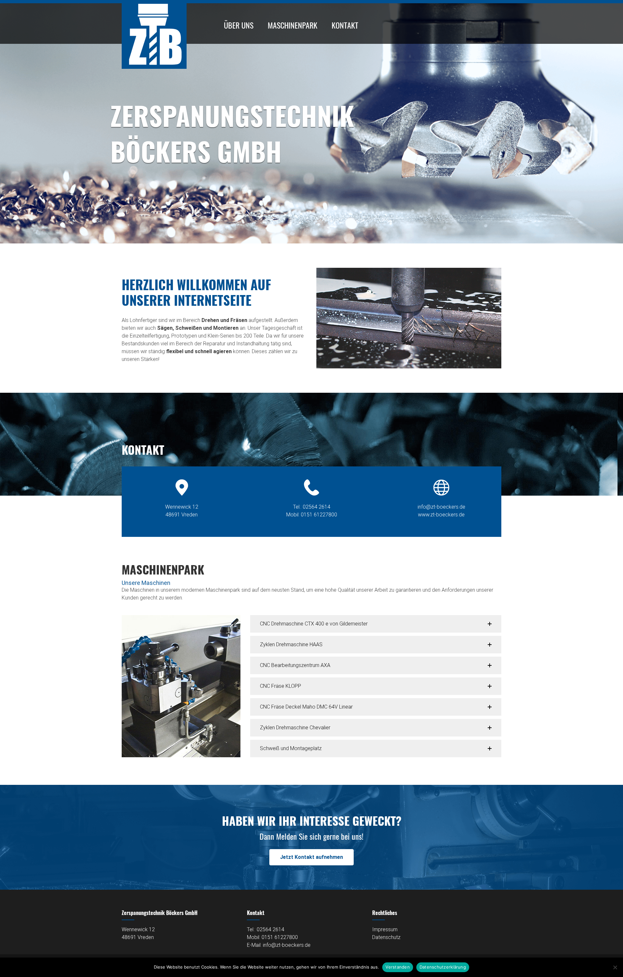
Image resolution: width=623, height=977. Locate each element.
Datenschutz (386, 937)
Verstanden (397, 967)
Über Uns (238, 25)
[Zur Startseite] (154, 67)
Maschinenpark (292, 25)
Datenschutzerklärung (443, 967)
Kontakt (345, 25)
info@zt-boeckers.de (441, 507)
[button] (375, 624)
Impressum (384, 929)
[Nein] (615, 967)
